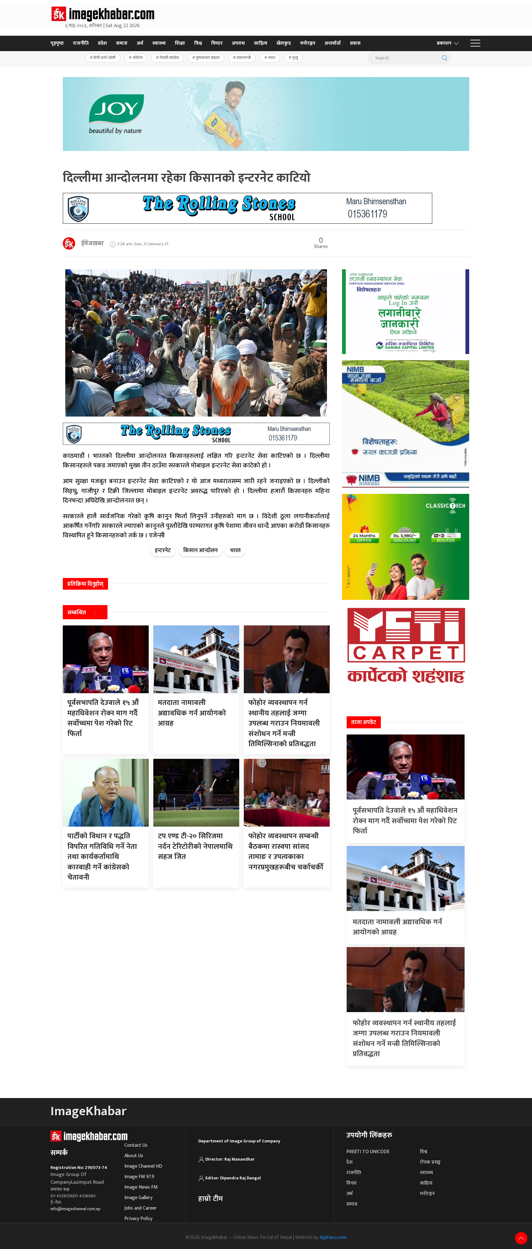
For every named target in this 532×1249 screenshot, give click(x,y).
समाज (121, 43)
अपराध (238, 43)
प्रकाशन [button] (444, 43)
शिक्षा (180, 43)
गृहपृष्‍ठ (57, 43)
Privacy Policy (138, 1218)
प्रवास (355, 43)
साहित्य (260, 43)
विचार (217, 43)
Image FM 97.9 (139, 1177)
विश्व (198, 43)
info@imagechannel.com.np (75, 1208)
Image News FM (141, 1187)
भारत (271, 57)
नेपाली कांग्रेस (169, 57)
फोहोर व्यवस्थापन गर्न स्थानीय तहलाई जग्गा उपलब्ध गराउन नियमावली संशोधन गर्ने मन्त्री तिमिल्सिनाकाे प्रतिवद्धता (404, 1038)
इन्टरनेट (163, 550)
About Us (133, 1156)
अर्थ (140, 43)
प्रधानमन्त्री (243, 57)
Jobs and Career (140, 1208)
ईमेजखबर (92, 243)
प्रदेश (102, 43)
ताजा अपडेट (363, 722)
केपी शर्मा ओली (104, 57)
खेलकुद (283, 43)
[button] (475, 43)
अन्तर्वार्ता (332, 43)
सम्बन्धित (76, 612)
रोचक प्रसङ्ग (430, 1162)
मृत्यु (295, 57)
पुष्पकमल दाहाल (208, 57)
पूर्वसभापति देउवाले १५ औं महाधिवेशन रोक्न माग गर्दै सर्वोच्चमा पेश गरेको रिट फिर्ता (405, 820)
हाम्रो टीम (210, 1199)
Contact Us (135, 1145)
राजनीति (81, 43)
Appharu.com (333, 1237)
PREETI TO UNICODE (367, 1152)
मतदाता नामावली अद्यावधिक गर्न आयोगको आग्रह (397, 927)
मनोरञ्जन (307, 43)
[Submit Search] (444, 58)
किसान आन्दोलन (200, 550)
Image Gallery (138, 1198)
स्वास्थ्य (159, 43)
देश (349, 1162)
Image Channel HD (143, 1166)
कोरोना (138, 57)
